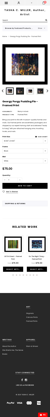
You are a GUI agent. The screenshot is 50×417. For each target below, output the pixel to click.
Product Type (8, 115)
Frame (5, 147)
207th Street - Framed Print (13, 257)
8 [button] (37, 275)
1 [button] (13, 275)
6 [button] (30, 275)
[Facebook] (22, 380)
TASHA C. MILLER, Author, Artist (25, 12)
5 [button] (26, 275)
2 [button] (16, 275)
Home (4, 36)
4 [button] (23, 275)
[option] (25, 64)
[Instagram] (26, 380)
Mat (4, 157)
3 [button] (20, 275)
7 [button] (33, 275)
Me (44, 415)
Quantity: (6, 175)
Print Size (6, 137)
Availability (7, 111)
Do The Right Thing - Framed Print (37, 257)
